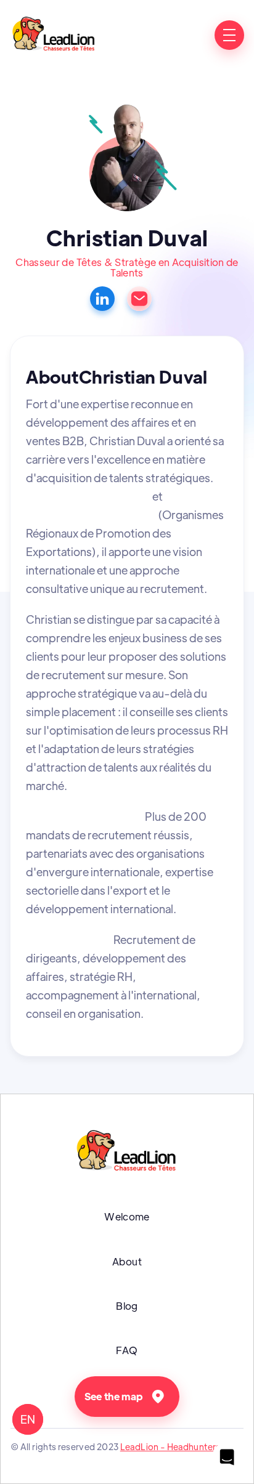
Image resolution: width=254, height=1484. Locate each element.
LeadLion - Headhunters (170, 1446)
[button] (229, 35)
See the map (113, 1396)
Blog (126, 1305)
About (127, 1261)
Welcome (127, 1216)
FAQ (126, 1350)
